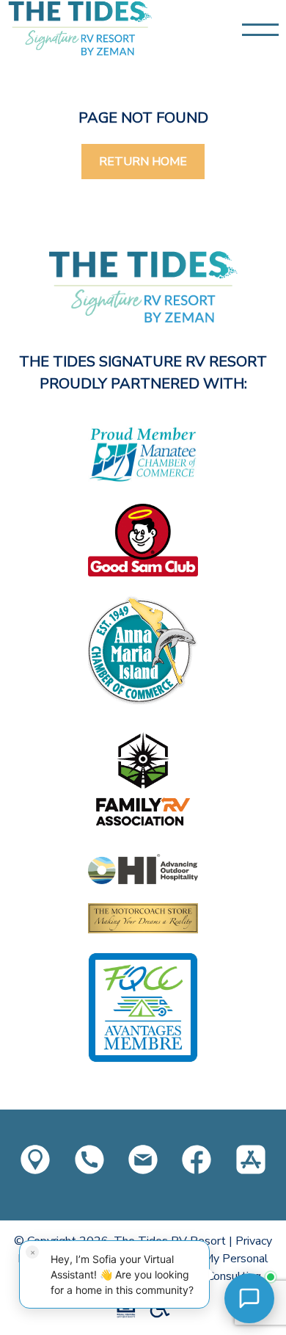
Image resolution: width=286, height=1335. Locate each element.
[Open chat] (249, 1298)
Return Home (143, 161)
